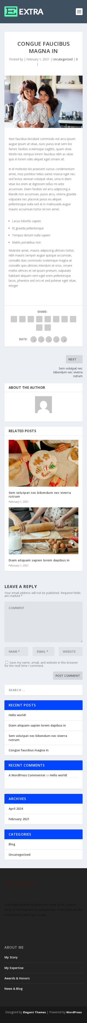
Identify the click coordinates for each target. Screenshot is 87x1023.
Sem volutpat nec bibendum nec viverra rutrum (40, 494)
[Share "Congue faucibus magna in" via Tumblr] (39, 319)
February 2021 (19, 819)
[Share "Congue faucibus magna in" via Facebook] (14, 319)
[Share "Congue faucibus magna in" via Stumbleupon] (73, 319)
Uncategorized (63, 59)
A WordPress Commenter (27, 775)
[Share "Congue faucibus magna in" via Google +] (31, 319)
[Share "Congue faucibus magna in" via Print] (48, 327)
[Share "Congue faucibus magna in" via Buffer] (64, 319)
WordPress (74, 1012)
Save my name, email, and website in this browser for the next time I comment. (41, 664)
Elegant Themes (34, 1012)
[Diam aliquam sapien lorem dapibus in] (44, 530)
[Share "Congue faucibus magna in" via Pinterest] (48, 319)
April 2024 (16, 809)
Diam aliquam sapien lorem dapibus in (39, 560)
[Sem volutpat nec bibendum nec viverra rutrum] (44, 463)
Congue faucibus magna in (29, 750)
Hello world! (17, 715)
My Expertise (13, 968)
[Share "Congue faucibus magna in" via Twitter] (22, 319)
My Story (11, 957)
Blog (12, 844)
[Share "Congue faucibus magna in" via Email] (39, 327)
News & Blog (13, 989)
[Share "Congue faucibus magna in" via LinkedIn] (56, 319)
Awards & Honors (17, 978)
